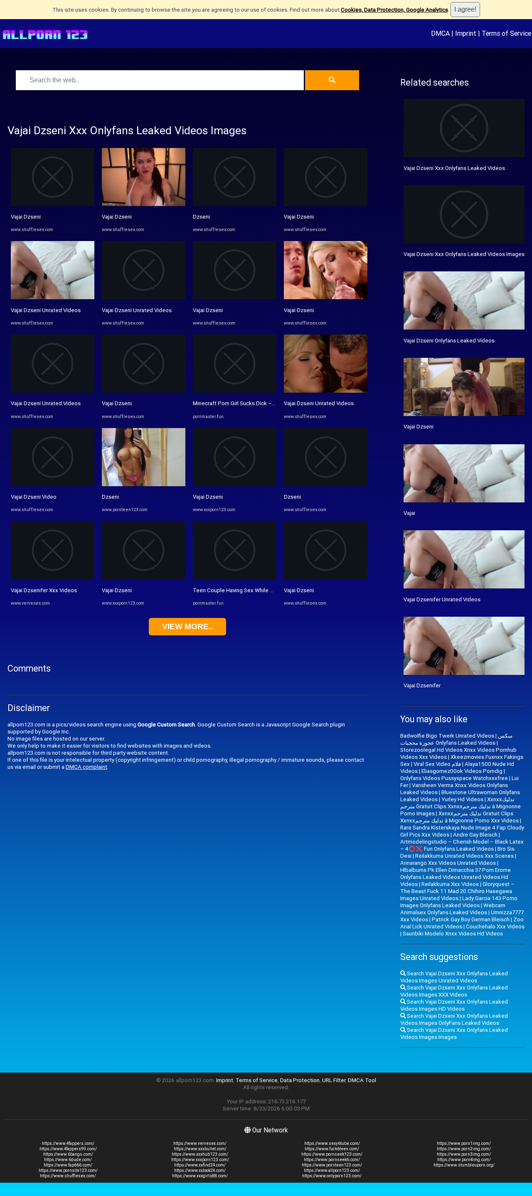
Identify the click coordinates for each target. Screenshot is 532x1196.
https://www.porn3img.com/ (464, 1154)
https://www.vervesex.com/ (200, 1143)
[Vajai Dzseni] (52, 204)
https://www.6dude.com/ (68, 1159)
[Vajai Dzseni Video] (52, 484)
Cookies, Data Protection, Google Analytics (394, 9)
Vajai (409, 513)
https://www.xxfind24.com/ (200, 1165)
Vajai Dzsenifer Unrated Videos (442, 599)
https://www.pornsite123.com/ (68, 1170)
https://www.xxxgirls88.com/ (200, 1176)
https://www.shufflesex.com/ (68, 1176)
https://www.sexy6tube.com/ (332, 1143)
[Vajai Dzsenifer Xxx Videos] (52, 577)
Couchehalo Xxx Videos (495, 926)
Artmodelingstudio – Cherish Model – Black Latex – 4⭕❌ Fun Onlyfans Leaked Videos (462, 845)
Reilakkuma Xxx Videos (450, 884)
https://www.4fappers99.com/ (68, 1149)
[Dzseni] (143, 484)
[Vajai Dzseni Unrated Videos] (52, 297)
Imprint (465, 33)
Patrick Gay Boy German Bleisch (471, 919)
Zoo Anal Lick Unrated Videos (462, 923)
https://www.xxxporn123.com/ (200, 1159)
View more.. (187, 626)
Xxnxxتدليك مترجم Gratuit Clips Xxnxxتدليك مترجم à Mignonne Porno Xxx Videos (459, 817)
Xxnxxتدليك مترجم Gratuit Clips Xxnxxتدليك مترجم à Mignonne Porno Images (460, 806)
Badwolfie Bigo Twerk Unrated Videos (447, 735)
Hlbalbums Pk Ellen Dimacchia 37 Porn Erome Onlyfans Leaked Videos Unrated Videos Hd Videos (455, 877)
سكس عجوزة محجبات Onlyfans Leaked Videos (456, 739)
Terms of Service (506, 33)
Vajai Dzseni (26, 216)
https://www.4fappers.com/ (68, 1143)
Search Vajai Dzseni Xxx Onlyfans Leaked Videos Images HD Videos (454, 1005)
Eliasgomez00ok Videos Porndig (461, 771)
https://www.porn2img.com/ (464, 1149)
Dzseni (110, 496)
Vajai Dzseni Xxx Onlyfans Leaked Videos (454, 168)
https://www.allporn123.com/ (332, 1170)
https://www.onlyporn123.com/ (332, 1176)
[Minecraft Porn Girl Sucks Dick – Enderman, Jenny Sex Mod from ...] (234, 390)
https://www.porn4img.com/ (464, 1159)
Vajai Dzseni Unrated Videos (46, 310)
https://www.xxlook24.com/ (200, 1170)
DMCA (440, 33)
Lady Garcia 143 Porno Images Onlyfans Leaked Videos (458, 902)
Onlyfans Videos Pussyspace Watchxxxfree (454, 778)
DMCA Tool (362, 1080)
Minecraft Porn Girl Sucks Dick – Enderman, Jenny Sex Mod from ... (274, 403)
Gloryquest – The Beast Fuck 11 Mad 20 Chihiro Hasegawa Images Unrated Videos (457, 891)
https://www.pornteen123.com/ (332, 1165)
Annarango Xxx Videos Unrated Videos (448, 862)
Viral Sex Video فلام (437, 764)
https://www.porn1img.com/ (464, 1143)
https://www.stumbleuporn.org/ (464, 1165)
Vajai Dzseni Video (34, 496)
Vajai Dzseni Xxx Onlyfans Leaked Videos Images (464, 254)
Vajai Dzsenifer (422, 685)
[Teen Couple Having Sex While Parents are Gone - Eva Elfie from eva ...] (234, 577)
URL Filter (333, 1080)
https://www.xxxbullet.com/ (200, 1149)
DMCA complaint (86, 766)
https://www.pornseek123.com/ (331, 1154)
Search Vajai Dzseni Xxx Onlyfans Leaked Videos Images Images (454, 1033)
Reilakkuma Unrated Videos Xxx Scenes (464, 855)
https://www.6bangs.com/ (68, 1154)
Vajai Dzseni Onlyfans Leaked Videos (449, 340)
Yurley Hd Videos (462, 799)
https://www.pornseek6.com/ (332, 1159)
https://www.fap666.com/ (68, 1165)
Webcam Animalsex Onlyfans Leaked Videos (452, 909)
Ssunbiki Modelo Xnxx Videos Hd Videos (453, 933)
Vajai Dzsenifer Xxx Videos (44, 590)
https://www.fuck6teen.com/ (332, 1149)
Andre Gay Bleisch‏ (475, 834)
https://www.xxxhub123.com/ (200, 1154)
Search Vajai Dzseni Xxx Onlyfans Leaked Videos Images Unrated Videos (454, 977)
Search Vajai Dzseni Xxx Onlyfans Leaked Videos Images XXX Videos (454, 991)
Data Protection (300, 1080)
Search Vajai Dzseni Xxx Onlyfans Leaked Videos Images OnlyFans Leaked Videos (454, 1019)
